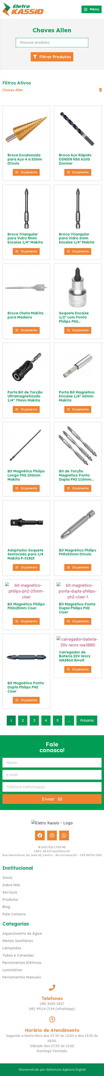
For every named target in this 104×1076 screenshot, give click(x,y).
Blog (6, 907)
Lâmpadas (11, 948)
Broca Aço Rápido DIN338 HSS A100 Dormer (75, 159)
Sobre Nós (11, 885)
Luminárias (12, 970)
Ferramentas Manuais (21, 977)
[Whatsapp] (64, 835)
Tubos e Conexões (18, 955)
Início (7, 878)
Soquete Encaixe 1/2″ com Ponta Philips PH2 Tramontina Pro (74, 319)
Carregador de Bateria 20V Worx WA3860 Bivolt (74, 656)
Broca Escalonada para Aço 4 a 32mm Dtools (24, 159)
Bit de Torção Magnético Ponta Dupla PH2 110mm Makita (75, 477)
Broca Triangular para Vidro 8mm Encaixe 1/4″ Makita (25, 238)
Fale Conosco (14, 914)
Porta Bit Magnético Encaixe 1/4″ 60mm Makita (77, 396)
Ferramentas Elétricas (21, 962)
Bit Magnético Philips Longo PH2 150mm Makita (26, 475)
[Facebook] (40, 835)
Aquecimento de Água (22, 933)
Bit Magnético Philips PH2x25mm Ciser (26, 606)
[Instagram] (52, 835)
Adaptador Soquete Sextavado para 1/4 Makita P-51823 (25, 554)
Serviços (9, 892)
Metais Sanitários (17, 941)
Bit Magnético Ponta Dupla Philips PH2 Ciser (77, 608)
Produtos (10, 899)
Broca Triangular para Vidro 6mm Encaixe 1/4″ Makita (76, 238)
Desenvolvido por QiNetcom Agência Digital (52, 1069)
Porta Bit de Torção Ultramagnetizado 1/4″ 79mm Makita (25, 396)
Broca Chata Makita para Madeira (25, 315)
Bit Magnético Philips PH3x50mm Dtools (77, 552)
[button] (26, 172)
